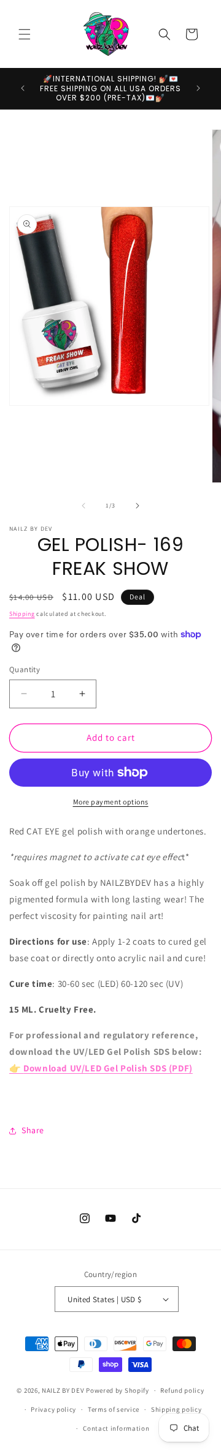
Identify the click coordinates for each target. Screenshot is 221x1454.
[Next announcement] (198, 88)
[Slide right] (137, 505)
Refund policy (182, 1390)
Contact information (116, 1428)
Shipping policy (176, 1409)
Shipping (22, 614)
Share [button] (32, 1130)
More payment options (111, 801)
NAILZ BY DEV (63, 1390)
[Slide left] (83, 505)
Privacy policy (53, 1409)
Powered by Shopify (117, 1390)
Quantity (24, 669)
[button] (24, 34)
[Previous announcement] (22, 88)
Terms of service (113, 1409)
